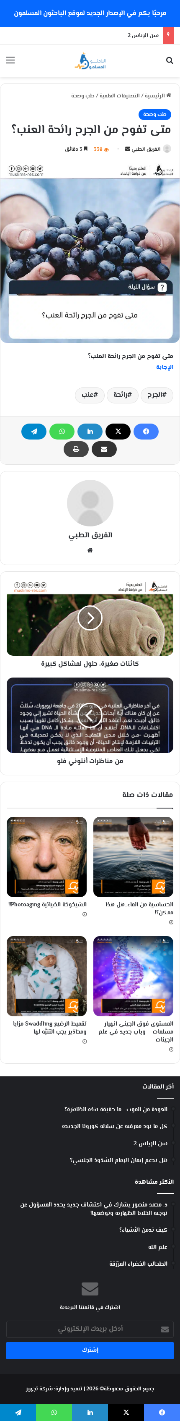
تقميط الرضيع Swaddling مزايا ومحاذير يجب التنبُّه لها (50, 1028)
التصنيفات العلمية (120, 96)
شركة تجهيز (39, 1389)
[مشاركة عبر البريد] (104, 449)
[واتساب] (62, 432)
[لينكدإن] (90, 432)
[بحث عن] (169, 64)
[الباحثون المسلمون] (90, 60)
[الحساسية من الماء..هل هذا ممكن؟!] (133, 857)
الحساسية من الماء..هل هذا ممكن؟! (139, 909)
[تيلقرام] (33, 432)
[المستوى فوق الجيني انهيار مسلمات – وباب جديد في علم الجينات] (133, 976)
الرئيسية (155, 96)
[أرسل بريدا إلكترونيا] (127, 150)
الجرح (154, 395)
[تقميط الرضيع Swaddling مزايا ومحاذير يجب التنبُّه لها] (47, 976)
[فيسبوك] (146, 432)
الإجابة (164, 367)
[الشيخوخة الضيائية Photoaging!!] (47, 857)
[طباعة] (76, 449)
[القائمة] (10, 64)
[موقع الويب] (90, 550)
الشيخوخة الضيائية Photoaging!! (47, 905)
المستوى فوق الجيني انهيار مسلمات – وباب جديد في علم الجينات (135, 1032)
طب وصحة (83, 96)
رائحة (120, 395)
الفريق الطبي (145, 150)
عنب (87, 395)
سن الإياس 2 (143, 35)
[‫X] (118, 432)
